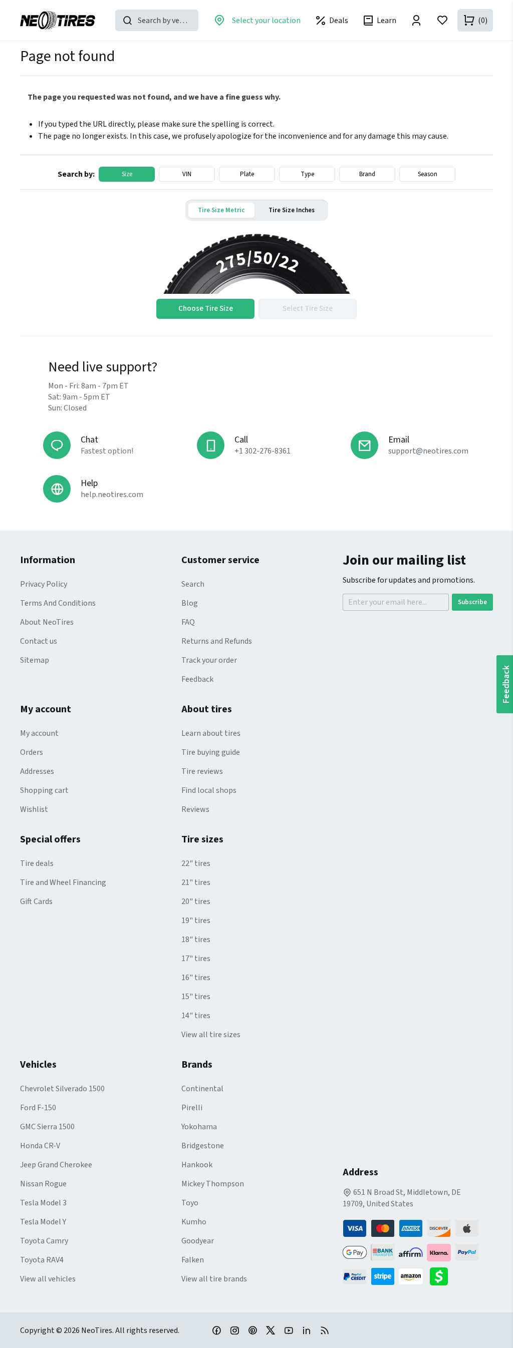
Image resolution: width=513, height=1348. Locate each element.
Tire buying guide (210, 752)
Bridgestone (202, 1145)
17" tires (195, 958)
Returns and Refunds (216, 641)
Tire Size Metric (221, 210)
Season (427, 174)
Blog (189, 603)
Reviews (195, 809)
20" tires (195, 901)
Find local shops (208, 790)
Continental (202, 1088)
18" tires (195, 939)
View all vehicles (48, 1278)
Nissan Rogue (43, 1183)
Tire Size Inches (292, 210)
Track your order (209, 660)
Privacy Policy (43, 584)
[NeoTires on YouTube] (289, 1329)
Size (127, 174)
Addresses (37, 771)
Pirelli (191, 1107)
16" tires (195, 977)
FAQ (188, 622)
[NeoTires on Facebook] (216, 1329)
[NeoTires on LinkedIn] (307, 1329)
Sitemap (34, 660)
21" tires (195, 882)
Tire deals (37, 863)
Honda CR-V (40, 1145)
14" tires (195, 1015)
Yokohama (199, 1126)
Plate (247, 174)
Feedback (197, 679)
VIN (186, 174)
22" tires (195, 863)
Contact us (38, 641)
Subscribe (472, 602)
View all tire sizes (210, 1034)
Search (192, 584)
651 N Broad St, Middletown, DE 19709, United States (402, 1198)
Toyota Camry (44, 1240)
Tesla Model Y (43, 1221)
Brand (367, 174)
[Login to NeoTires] (416, 20)
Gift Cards (36, 901)
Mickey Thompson (212, 1183)
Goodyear (197, 1240)
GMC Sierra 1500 (47, 1126)
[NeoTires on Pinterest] (252, 1329)
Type (307, 174)
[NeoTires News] (325, 1329)
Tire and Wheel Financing (63, 882)
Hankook (196, 1164)
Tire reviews (202, 771)
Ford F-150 (38, 1107)
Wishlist (34, 809)
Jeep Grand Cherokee (56, 1164)
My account (39, 733)
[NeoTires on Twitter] (271, 1329)
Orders (31, 752)
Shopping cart (44, 790)
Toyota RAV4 (42, 1259)
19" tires (195, 920)
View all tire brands (214, 1278)
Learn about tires (210, 733)
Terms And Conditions (58, 603)
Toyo (189, 1202)
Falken (192, 1259)
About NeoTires (47, 622)
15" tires (195, 996)
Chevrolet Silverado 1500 (62, 1088)
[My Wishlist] (442, 20)
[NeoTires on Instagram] (234, 1329)
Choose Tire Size (205, 308)
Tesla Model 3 (43, 1202)
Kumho (193, 1221)
